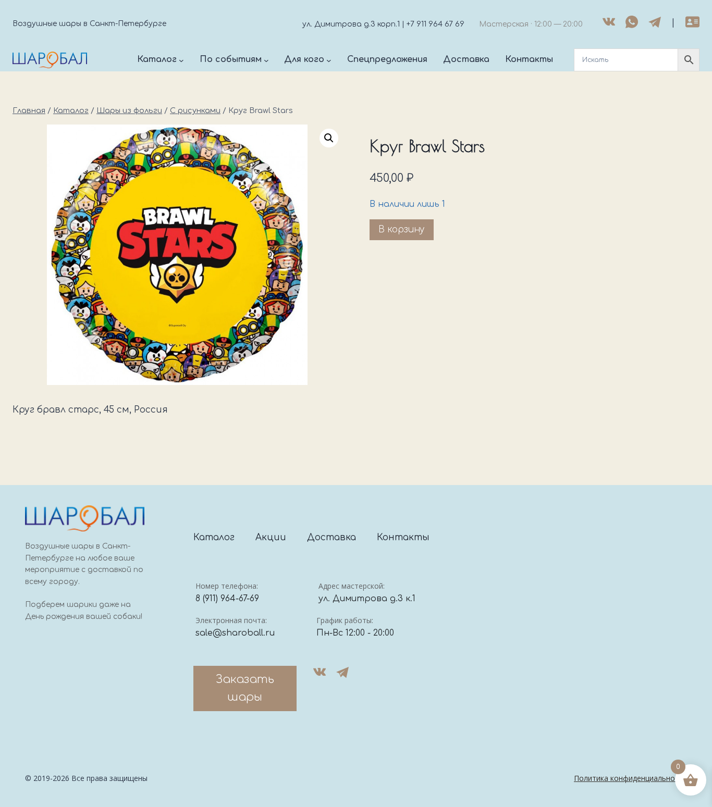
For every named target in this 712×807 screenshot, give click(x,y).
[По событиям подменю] (266, 60)
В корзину (401, 229)
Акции (270, 537)
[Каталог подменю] (181, 60)
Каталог (214, 537)
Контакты (403, 537)
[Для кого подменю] (329, 60)
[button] (329, 138)
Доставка (331, 537)
